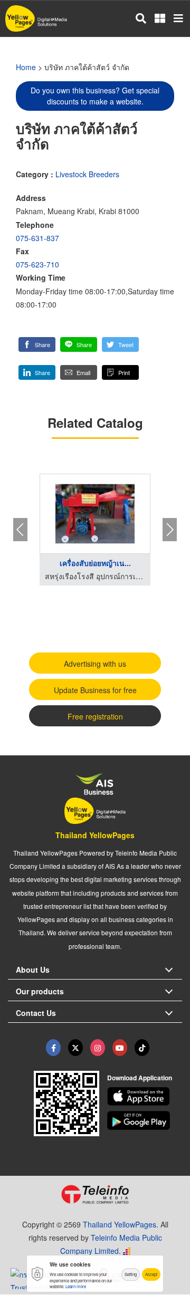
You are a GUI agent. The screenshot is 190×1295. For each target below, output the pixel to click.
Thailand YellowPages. (120, 1224)
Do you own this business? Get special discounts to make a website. (95, 96)
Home (26, 67)
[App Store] (145, 1096)
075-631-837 (37, 238)
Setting (131, 1274)
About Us (33, 969)
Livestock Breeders (87, 174)
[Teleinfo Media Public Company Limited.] (95, 1194)
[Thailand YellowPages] (75, 1047)
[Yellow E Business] (53, 1047)
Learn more (75, 1286)
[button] (36, 344)
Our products (40, 991)
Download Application (139, 1077)
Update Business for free (95, 690)
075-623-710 (37, 264)
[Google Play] (145, 1120)
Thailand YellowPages (95, 835)
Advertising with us (95, 663)
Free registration (95, 716)
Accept (151, 1274)
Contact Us (36, 1013)
